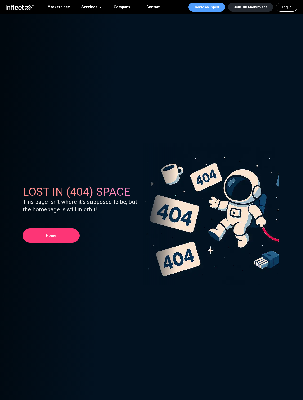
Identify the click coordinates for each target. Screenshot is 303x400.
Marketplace (58, 7)
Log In (286, 7)
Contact (153, 7)
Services (89, 7)
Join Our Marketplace (250, 7)
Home (51, 235)
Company (122, 7)
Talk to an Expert (206, 7)
